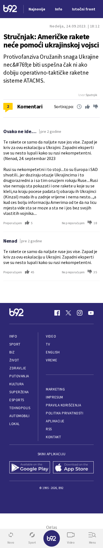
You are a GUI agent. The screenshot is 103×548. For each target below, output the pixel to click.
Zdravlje (17, 368)
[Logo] (10, 9)
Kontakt (53, 437)
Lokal (14, 423)
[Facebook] (57, 313)
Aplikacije (55, 421)
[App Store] (73, 467)
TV (48, 344)
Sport (15, 344)
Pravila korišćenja (63, 405)
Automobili (19, 416)
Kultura (16, 384)
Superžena (19, 392)
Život (14, 360)
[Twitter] (68, 313)
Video (51, 336)
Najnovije (37, 9)
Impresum (54, 397)
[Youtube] (91, 313)
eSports (16, 400)
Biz (12, 352)
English (53, 352)
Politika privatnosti (64, 413)
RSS (49, 429)
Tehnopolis (19, 408)
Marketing (55, 389)
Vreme (51, 360)
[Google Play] (29, 467)
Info (13, 336)
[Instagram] (79, 313)
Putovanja (19, 376)
